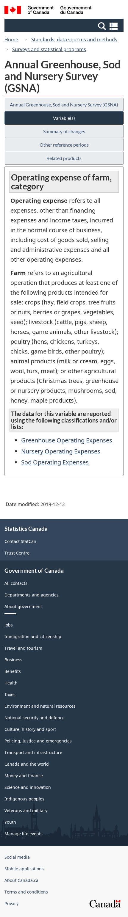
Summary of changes (64, 131)
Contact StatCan (20, 541)
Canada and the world (26, 764)
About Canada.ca (21, 880)
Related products (64, 158)
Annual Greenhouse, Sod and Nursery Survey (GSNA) (64, 104)
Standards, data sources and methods (74, 39)
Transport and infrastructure (33, 752)
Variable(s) (64, 118)
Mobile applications (24, 869)
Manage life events (23, 833)
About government (23, 606)
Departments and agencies (31, 595)
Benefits (12, 671)
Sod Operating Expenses (55, 462)
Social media (17, 857)
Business (13, 659)
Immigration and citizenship (32, 636)
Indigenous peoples (24, 799)
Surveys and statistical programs (49, 49)
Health (11, 683)
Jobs (8, 625)
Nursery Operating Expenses (60, 451)
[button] (65, 25)
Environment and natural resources (40, 706)
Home (11, 39)
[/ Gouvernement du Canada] (48, 11)
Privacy (11, 903)
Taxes (9, 694)
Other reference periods (64, 144)
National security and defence (34, 717)
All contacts (15, 583)
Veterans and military (25, 810)
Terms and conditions (26, 892)
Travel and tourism (23, 648)
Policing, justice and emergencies (38, 741)
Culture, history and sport (30, 729)
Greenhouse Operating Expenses (66, 440)
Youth (10, 822)
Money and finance (23, 775)
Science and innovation (27, 787)
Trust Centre (16, 553)
